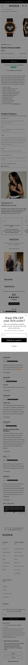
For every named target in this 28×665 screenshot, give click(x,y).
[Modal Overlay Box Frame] (14, 332)
